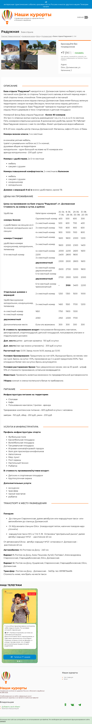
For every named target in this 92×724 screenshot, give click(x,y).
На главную (68, 677)
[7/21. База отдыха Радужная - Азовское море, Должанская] (10, 69)
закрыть (3, 721)
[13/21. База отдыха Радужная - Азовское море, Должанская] (10, 71)
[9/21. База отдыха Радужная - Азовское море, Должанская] (47, 69)
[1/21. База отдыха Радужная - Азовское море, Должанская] (10, 47)
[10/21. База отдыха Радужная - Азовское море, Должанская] (10, 70)
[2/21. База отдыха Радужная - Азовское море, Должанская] (29, 47)
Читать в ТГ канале (22, 657)
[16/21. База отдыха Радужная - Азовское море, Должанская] (10, 72)
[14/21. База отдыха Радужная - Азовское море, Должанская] (29, 71)
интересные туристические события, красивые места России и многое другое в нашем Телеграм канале (46, 5)
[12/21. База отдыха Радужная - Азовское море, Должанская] (47, 70)
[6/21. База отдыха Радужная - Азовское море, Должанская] (47, 62)
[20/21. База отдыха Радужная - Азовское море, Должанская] (29, 73)
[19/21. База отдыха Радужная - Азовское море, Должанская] (10, 73)
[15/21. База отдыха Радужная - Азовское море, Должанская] (47, 71)
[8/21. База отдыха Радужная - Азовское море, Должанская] (29, 69)
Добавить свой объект (11, 707)
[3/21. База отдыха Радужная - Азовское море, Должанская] (47, 47)
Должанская (46, 36)
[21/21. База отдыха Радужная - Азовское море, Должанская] (47, 73)
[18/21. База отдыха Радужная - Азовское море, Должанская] (47, 72)
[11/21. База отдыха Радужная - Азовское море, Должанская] (29, 70)
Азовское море (28, 36)
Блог (66, 679)
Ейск (38, 36)
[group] (20, 625)
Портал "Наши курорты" (11, 36)
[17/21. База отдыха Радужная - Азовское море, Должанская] (29, 72)
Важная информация (10, 708)
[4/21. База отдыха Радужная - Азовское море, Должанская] (10, 62)
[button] (17, 661)
